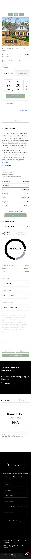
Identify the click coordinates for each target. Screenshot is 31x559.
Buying (15, 473)
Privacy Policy (8, 557)
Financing (25, 473)
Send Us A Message (15, 521)
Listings (9, 473)
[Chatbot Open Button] (26, 554)
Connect (23, 477)
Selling (20, 473)
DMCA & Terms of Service (20, 557)
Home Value (9, 477)
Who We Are (16, 477)
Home (4, 473)
